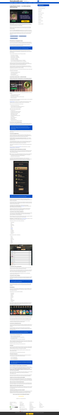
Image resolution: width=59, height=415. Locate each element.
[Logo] (16, 1)
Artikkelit (30, 410)
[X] (10, 409)
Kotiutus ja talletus (40, 14)
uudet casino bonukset (18, 146)
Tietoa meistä (40, 404)
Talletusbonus (39, 11)
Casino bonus (31, 404)
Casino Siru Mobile (24, 218)
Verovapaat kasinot (31, 406)
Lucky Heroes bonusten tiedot (41, 8)
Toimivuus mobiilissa (40, 17)
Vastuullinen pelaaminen (41, 406)
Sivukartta (40, 403)
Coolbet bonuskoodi (22, 404)
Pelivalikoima (39, 19)
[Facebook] (11, 409)
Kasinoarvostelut (41, 407)
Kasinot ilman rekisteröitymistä (33, 407)
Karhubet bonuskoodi (22, 403)
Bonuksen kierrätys (12, 101)
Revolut (12, 228)
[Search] (38, 1)
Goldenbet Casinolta (12, 147)
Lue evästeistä (31, 413)
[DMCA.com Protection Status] (16, 407)
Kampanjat (39, 22)
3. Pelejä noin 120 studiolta (14, 38)
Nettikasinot (13, 4)
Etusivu (10, 4)
